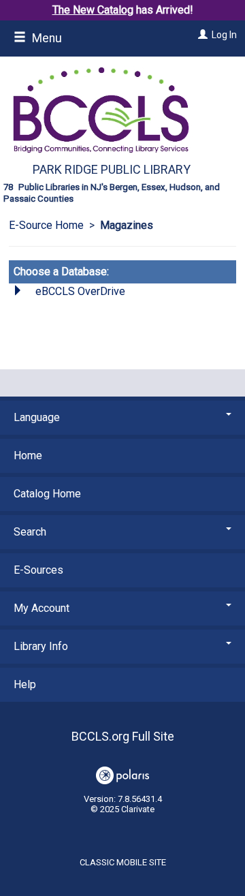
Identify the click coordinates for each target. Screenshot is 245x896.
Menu (45, 38)
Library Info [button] (41, 646)
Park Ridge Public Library (112, 169)
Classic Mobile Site (123, 862)
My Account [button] (41, 608)
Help (25, 684)
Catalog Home (47, 493)
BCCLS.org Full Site (122, 736)
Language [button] (37, 417)
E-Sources (38, 569)
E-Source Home (46, 225)
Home (28, 455)
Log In (224, 34)
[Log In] (201, 34)
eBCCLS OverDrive (80, 291)
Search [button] (30, 531)
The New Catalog (92, 9)
